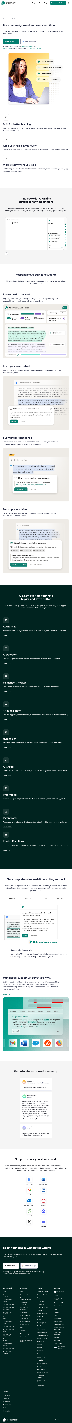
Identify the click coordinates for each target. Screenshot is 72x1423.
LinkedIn (7, 1411)
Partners (56, 1315)
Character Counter (42, 1332)
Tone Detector (41, 1326)
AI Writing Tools (41, 1323)
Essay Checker (41, 1310)
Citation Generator (42, 1307)
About (56, 1295)
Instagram (8, 1405)
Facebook (7, 1401)
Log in (46, 3)
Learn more (7, 636)
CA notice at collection (57, 1333)
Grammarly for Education (24, 1308)
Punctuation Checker (40, 1376)
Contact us (6, 1398)
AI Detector (40, 1301)
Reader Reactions (42, 1363)
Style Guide (40, 1341)
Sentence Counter (42, 1338)
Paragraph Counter (42, 1335)
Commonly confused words (26, 1341)
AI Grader (40, 1360)
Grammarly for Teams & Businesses (25, 1298)
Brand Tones (40, 1351)
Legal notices (58, 1343)
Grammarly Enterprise (23, 1303)
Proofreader (40, 1385)
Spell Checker (41, 1369)
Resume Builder (41, 1366)
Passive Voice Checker (41, 1381)
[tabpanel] (36, 929)
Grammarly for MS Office (8, 1330)
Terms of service (59, 1324)
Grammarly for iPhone (7, 1344)
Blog (21, 1328)
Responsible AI (58, 1303)
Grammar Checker (42, 1292)
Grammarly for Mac (8, 1304)
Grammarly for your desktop (9, 1295)
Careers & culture (59, 1306)
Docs (4, 1292)
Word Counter (41, 1329)
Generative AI (24, 1318)
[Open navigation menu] (68, 3)
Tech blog (23, 1331)
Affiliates (56, 1312)
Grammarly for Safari (7, 1317)
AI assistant (23, 1312)
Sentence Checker (42, 1372)
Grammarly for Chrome (7, 1313)
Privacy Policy (7, 48)
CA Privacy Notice (24, 1274)
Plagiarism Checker (42, 1295)
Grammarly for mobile (7, 1339)
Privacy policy (58, 1321)
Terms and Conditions (27, 46)
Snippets (39, 1344)
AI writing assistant (25, 1321)
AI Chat (39, 1320)
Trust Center (57, 1318)
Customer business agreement (59, 1328)
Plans (21, 1292)
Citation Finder (41, 1357)
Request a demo (37, 3)
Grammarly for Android (7, 1352)
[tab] (11, 899)
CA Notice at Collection (34, 48)
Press (55, 1309)
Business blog (24, 1337)
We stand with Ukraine (58, 1299)
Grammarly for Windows (7, 1300)
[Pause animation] (6, 253)
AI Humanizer (41, 1304)
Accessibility (57, 1340)
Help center (6, 1395)
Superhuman (60, 1292)
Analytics (39, 1347)
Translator (40, 1316)
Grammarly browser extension (9, 1308)
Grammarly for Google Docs (7, 1335)
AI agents (40, 1298)
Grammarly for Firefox (7, 1322)
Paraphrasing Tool (42, 1313)
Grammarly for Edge (9, 1326)
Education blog (24, 1334)
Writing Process (24, 1324)
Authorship (40, 1354)
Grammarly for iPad (8, 1348)
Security (56, 1337)
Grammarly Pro (24, 1295)
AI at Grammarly (25, 1315)
